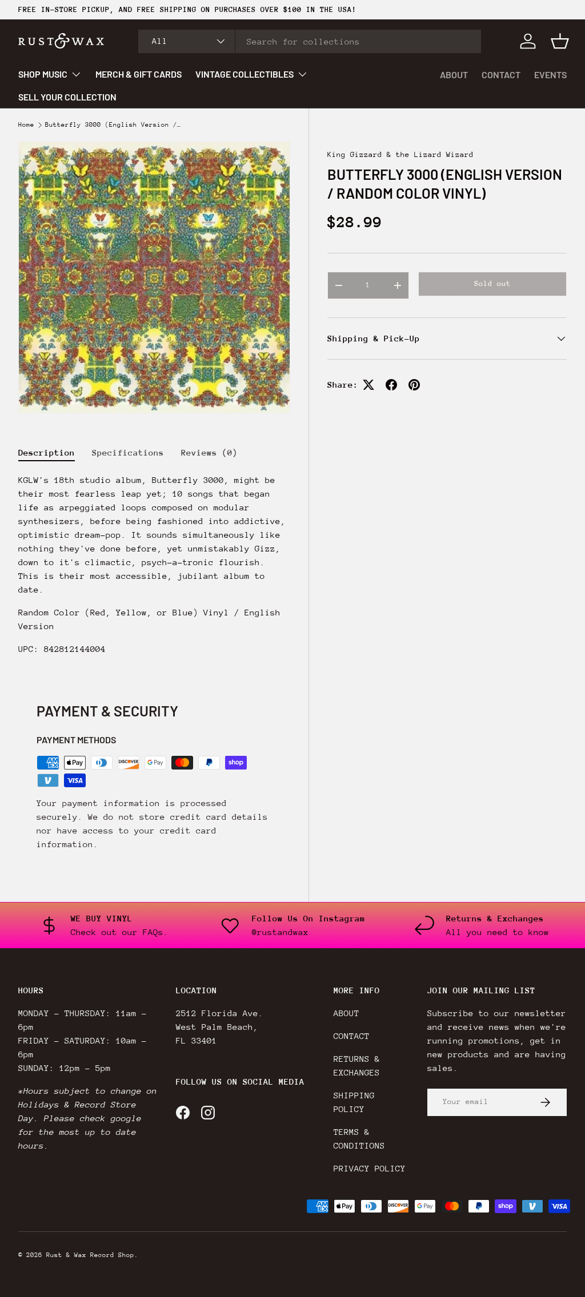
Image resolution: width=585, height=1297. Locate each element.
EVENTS (550, 74)
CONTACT (501, 74)
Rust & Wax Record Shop (90, 1255)
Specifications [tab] (128, 452)
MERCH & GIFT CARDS (138, 74)
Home (26, 125)
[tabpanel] (154, 564)
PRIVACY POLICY (370, 1168)
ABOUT (454, 74)
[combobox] (309, 41)
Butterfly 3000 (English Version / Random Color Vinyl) (113, 125)
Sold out (492, 283)
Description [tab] (46, 452)
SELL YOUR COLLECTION (67, 96)
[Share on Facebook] (391, 384)
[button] (559, 41)
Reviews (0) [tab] (209, 452)
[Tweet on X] (368, 384)
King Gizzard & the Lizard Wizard (400, 154)
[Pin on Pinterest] (414, 384)
